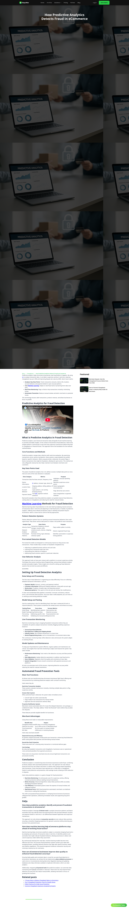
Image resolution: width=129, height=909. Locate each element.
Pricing (66, 2)
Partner (72, 2)
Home (42, 2)
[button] (57, 3)
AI (22, 377)
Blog (79, 2)
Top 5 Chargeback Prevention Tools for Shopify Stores (40, 882)
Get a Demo (104, 2)
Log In (94, 2)
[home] (24, 2)
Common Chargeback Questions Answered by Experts (40, 886)
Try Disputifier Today (119, 905)
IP (32, 483)
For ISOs (49, 2)
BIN (36, 493)
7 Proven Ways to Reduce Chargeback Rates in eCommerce (41, 880)
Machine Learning (33, 385)
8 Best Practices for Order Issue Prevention (37, 884)
